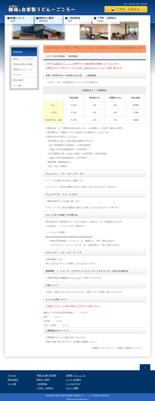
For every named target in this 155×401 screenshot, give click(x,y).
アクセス (17, 75)
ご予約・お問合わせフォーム (89, 68)
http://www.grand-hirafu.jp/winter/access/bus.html (69, 236)
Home (17, 19)
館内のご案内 (43, 379)
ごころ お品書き (73, 379)
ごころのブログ (73, 384)
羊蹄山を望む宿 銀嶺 (23, 64)
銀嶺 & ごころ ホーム (23, 59)
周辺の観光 (18, 80)
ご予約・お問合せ (128, 9)
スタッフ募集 (72, 388)
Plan (74, 19)
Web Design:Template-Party (77, 399)
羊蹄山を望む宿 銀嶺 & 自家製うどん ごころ (73, 395)
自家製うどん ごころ (64, 64)
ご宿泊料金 (42, 384)
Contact (106, 19)
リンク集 (17, 85)
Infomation (46, 19)
